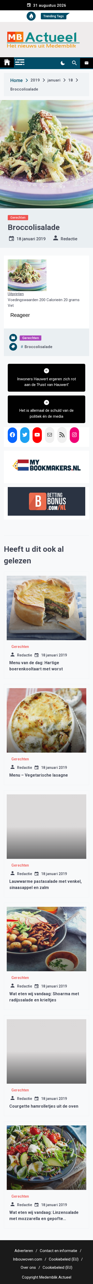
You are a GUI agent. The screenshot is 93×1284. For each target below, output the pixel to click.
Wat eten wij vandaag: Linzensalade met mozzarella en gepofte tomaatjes (44, 1218)
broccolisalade (38, 346)
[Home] (7, 62)
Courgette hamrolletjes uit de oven (43, 1106)
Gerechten (18, 217)
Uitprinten (16, 294)
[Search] (74, 63)
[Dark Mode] (62, 63)
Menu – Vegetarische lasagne (38, 775)
